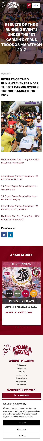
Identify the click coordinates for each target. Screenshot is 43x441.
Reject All (21, 436)
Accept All (21, 423)
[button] (4, 234)
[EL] (36, 5)
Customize (21, 429)
